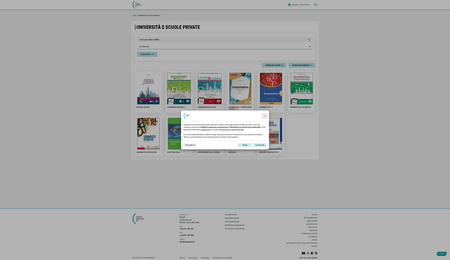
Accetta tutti (259, 145)
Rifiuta (245, 145)
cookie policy (205, 130)
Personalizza (190, 145)
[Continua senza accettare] (265, 116)
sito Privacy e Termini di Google (232, 130)
